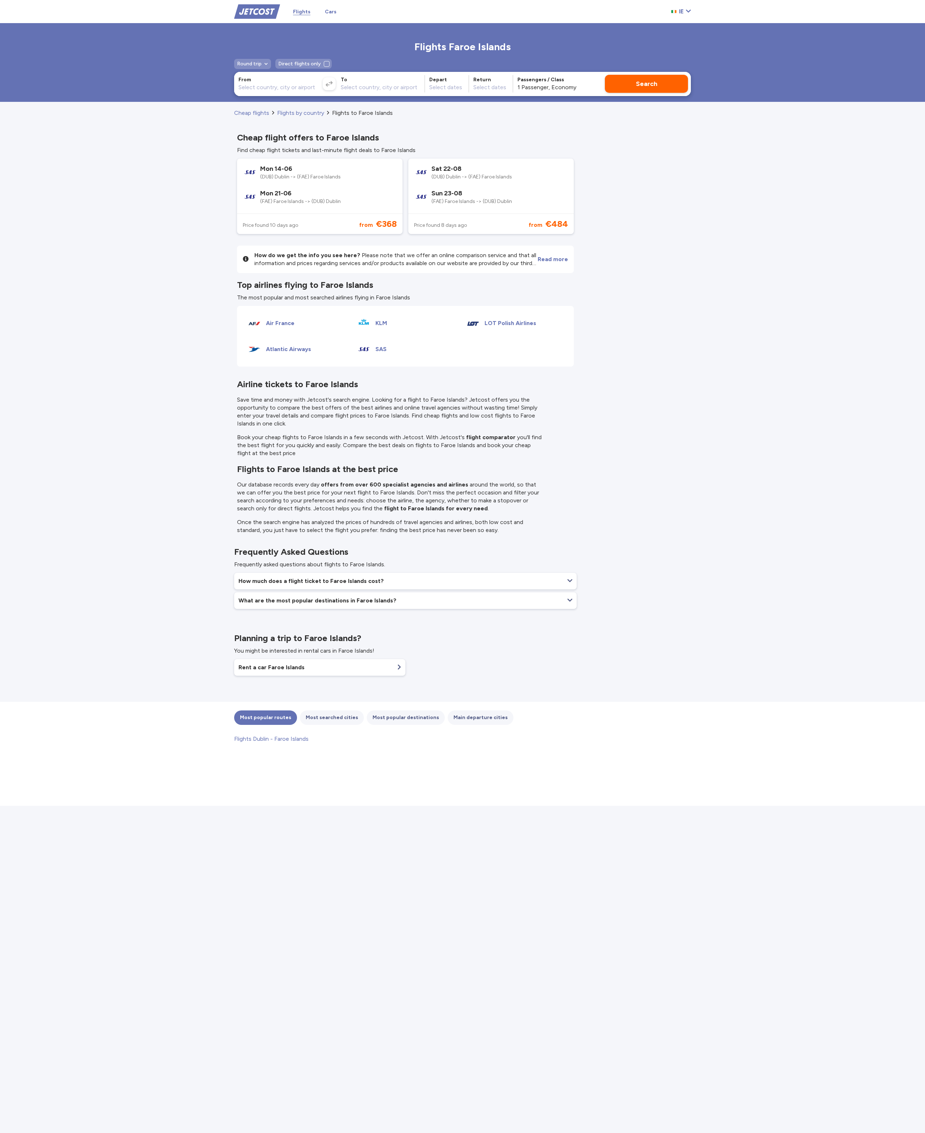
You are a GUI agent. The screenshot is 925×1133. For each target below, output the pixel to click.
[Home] (257, 11)
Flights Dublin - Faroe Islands (271, 738)
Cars (330, 12)
